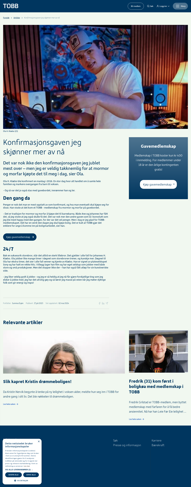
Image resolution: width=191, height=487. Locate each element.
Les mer (27, 466)
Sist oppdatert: (52, 303)
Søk (115, 440)
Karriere (157, 440)
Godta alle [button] (13, 475)
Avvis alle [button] (31, 475)
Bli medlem (136, 6)
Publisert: (30, 303)
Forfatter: (7, 303)
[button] (22, 470)
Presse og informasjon (127, 445)
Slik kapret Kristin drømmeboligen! (37, 381)
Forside (6, 17)
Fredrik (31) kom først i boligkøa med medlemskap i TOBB (156, 386)
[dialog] (22, 461)
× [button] (39, 442)
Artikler (17, 17)
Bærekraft (158, 445)
